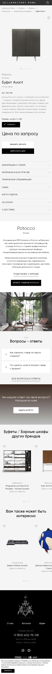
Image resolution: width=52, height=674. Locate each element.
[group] (17, 470)
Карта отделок (10, 195)
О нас (10, 623)
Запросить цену (18, 151)
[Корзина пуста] (47, 3)
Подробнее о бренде (26, 274)
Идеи (42, 623)
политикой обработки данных (14, 663)
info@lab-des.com (26, 631)
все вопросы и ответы (26, 379)
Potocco (6, 74)
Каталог (26, 623)
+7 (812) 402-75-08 (26, 635)
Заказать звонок (18, 144)
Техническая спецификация (16, 180)
